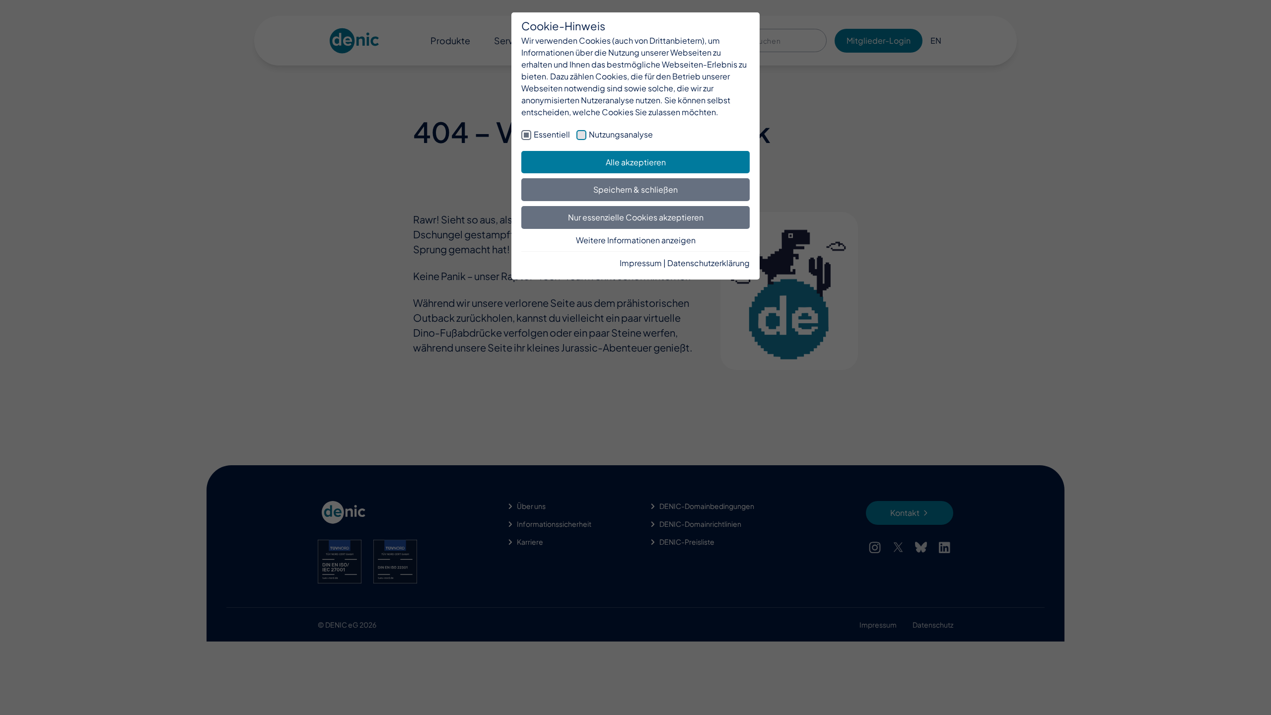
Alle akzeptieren (636, 162)
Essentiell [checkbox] (552, 134)
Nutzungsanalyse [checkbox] (621, 134)
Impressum (641, 263)
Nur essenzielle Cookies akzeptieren (636, 217)
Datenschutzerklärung (708, 263)
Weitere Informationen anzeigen (636, 240)
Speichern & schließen (635, 189)
